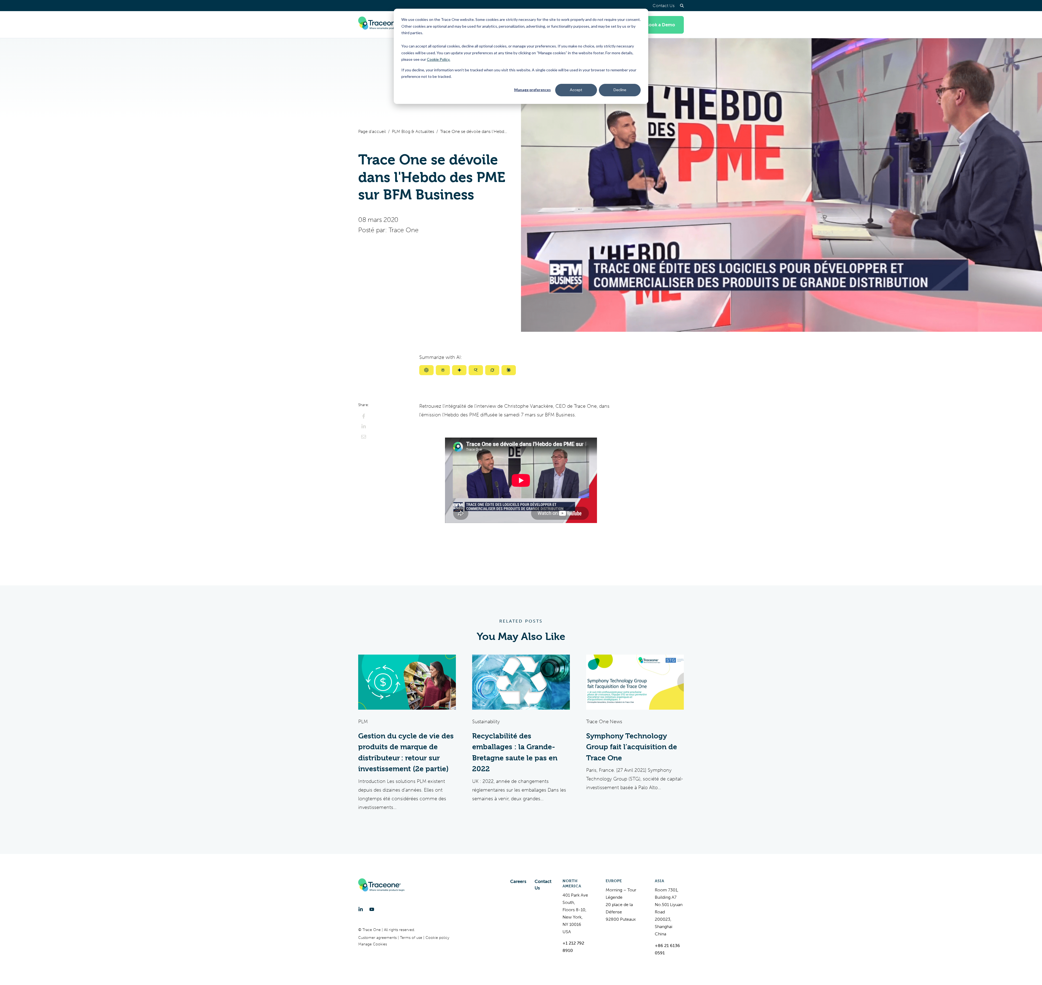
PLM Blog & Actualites (413, 131)
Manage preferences (532, 89)
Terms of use (411, 937)
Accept (576, 89)
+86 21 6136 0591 (667, 949)
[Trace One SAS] (381, 25)
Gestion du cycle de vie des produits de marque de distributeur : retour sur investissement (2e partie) (406, 752)
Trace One (403, 230)
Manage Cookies (372, 944)
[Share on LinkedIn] (363, 426)
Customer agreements (378, 937)
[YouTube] (371, 909)
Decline (620, 89)
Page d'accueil (372, 131)
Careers (518, 881)
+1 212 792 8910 (573, 947)
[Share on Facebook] (363, 416)
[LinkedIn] (360, 909)
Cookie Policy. (438, 59)
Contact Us (664, 5)
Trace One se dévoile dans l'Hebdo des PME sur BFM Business (474, 131)
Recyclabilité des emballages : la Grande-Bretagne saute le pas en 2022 (514, 752)
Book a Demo (660, 24)
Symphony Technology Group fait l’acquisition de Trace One (631, 747)
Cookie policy (437, 937)
